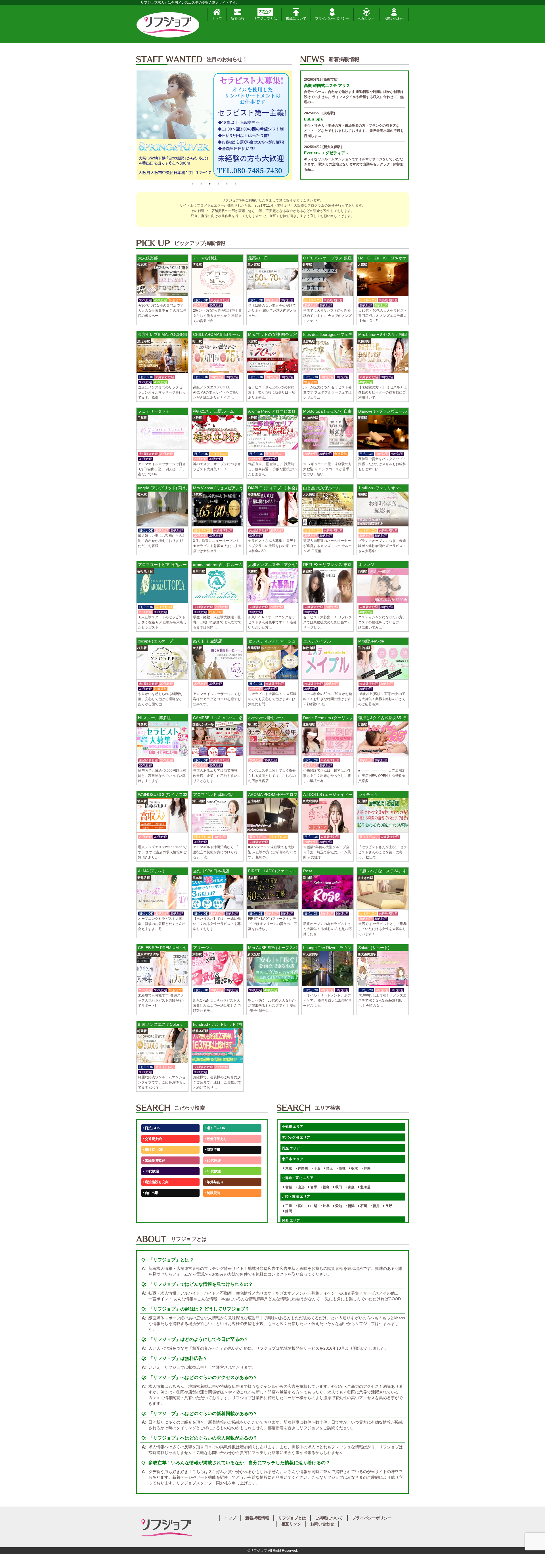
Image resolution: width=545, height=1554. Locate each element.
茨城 (341, 1168)
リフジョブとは (265, 18)
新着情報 (237, 18)
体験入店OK (154, 1214)
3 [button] (210, 184)
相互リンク (366, 18)
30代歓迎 (151, 1171)
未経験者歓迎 (154, 1160)
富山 (301, 1206)
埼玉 (329, 1168)
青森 (351, 1187)
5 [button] (227, 184)
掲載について (296, 18)
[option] (219, 125)
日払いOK (152, 1128)
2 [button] (201, 184)
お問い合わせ (394, 18)
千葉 (316, 1168)
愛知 (338, 1206)
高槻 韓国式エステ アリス (327, 85)
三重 (288, 1206)
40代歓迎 (213, 1171)
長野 (388, 1206)
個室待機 (213, 1150)
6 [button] (235, 184)
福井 (376, 1206)
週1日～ (212, 1214)
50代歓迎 (151, 1204)
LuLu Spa (313, 119)
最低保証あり (216, 1139)
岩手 (313, 1187)
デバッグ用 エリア (296, 1137)
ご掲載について (329, 1518)
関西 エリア (291, 1220)
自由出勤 (151, 1193)
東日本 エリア (292, 1159)
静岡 (288, 1211)
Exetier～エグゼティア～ (326, 153)
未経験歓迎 (215, 1204)
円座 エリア (291, 1148)
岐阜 (326, 1206)
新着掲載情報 (257, 1518)
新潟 (351, 1206)
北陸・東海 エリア (296, 1197)
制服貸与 (213, 1193)
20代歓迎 (213, 1160)
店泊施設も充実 (156, 1182)
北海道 (364, 1187)
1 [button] (193, 184)
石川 (363, 1206)
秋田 (338, 1187)
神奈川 (302, 1168)
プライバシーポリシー (332, 18)
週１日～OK (215, 1128)
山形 (301, 1187)
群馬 (366, 1168)
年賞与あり (215, 1182)
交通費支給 (153, 1139)
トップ (217, 18)
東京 (288, 1168)
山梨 (313, 1206)
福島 (326, 1187)
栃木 (354, 1168)
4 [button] (218, 184)
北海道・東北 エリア (297, 1178)
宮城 (288, 1187)
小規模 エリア (292, 1127)
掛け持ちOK (154, 1150)
